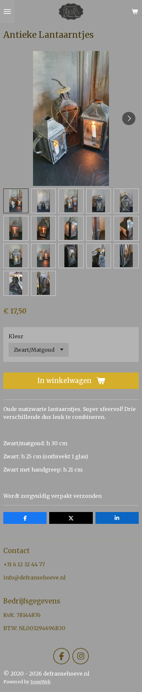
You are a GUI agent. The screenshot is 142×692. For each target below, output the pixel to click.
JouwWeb (40, 682)
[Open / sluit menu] (7, 11)
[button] (15, 201)
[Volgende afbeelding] (128, 118)
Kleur (16, 336)
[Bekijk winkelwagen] (134, 11)
